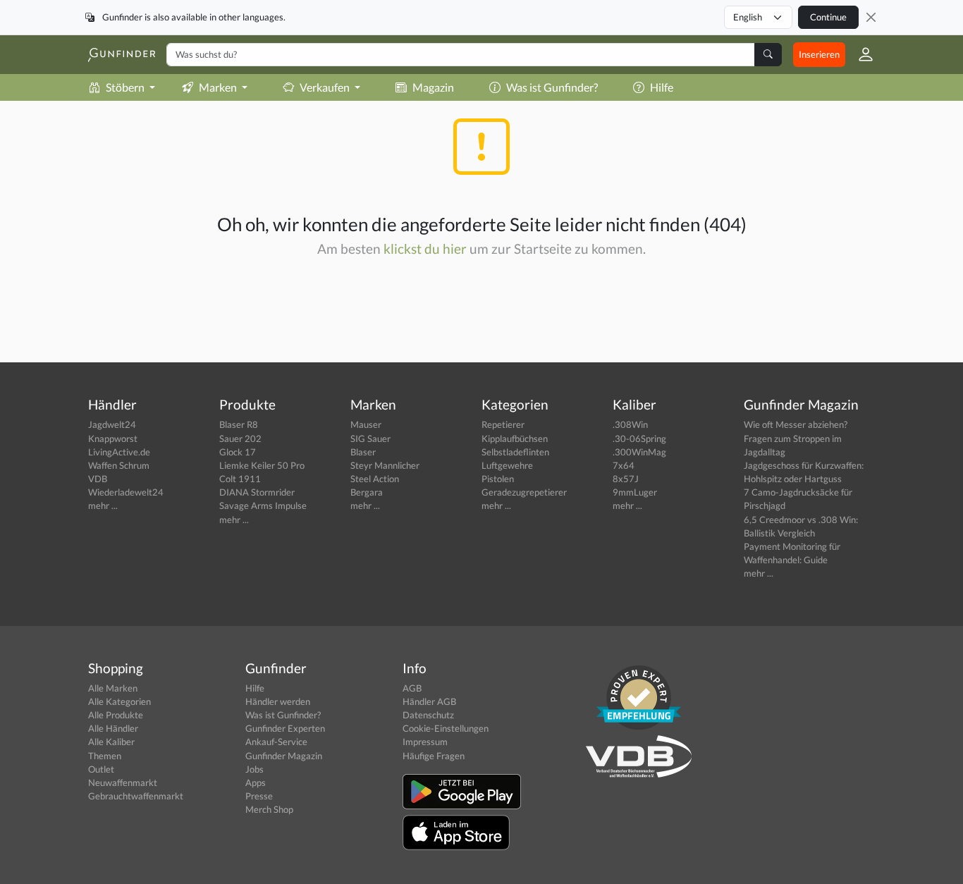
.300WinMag (639, 452)
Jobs (254, 769)
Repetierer (503, 424)
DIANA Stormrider (257, 492)
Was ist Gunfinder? (552, 87)
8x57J (626, 478)
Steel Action (374, 478)
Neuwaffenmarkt (122, 782)
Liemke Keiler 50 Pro (262, 465)
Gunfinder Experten (285, 728)
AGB (412, 688)
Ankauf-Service (276, 741)
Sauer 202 (240, 438)
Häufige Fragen (434, 755)
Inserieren (819, 54)
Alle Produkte (115, 714)
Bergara (366, 492)
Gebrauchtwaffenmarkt (135, 796)
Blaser (363, 452)
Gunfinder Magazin (283, 755)
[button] (860, 54)
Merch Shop (269, 809)
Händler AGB (429, 701)
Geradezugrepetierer (524, 492)
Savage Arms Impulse (263, 505)
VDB (97, 478)
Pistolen (498, 478)
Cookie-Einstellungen (446, 728)
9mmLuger (635, 492)
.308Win (630, 424)
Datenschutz (428, 714)
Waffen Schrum (118, 465)
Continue (828, 17)
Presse (259, 796)
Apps (255, 782)
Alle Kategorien (119, 701)
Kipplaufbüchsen (515, 438)
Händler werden (277, 701)
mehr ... (103, 505)
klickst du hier (425, 248)
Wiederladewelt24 (126, 492)
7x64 (623, 465)
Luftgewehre (507, 465)
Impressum (425, 741)
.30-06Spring (639, 438)
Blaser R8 (238, 424)
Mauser (365, 424)
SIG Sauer (370, 438)
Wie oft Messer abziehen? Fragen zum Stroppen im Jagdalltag (795, 438)
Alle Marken (112, 688)
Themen (104, 755)
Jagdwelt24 (112, 424)
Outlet (101, 769)
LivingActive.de (119, 452)
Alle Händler (113, 728)
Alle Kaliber (111, 741)
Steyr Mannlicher (384, 465)
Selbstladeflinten (515, 452)
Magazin (433, 87)
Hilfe (661, 87)
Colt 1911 (240, 478)
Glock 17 (237, 452)
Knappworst (112, 438)
